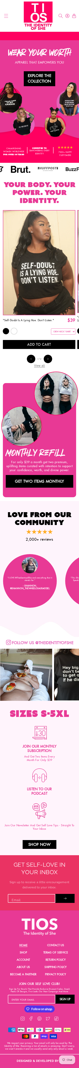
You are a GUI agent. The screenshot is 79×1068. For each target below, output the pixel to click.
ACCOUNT (23, 960)
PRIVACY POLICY (55, 974)
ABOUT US (23, 967)
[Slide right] (48, 359)
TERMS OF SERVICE (55, 952)
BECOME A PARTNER (23, 974)
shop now (39, 844)
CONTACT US (55, 945)
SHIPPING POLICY (55, 967)
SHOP (23, 952)
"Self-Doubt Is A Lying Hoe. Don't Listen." (28, 320)
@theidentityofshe (32, 643)
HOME (23, 945)
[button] (5, 15)
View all (39, 365)
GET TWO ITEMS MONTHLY (39, 481)
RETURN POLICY (56, 960)
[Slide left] (31, 359)
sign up (65, 999)
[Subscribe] (65, 898)
